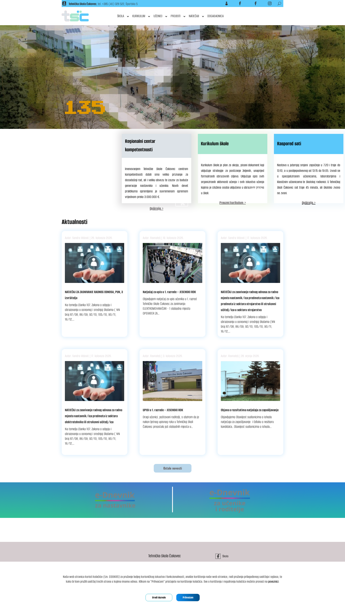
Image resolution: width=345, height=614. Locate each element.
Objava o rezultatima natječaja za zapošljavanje (250, 410)
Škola (235, 3)
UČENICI (158, 16)
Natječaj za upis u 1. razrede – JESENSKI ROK (169, 292)
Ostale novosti (172, 468)
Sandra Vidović (80, 238)
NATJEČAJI (194, 16)
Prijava (221, 3)
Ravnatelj (155, 238)
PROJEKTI (175, 16)
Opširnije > (308, 202)
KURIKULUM (138, 16)
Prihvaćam (188, 597)
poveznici (273, 581)
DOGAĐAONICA (215, 16)
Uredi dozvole (159, 597)
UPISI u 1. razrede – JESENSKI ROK (163, 410)
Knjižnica (250, 3)
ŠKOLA (120, 16)
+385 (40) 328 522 (113, 4)
